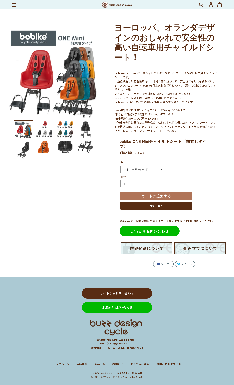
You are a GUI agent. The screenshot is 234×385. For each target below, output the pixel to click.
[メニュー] (13, 4)
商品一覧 (99, 364)
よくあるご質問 (139, 364)
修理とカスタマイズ (168, 364)
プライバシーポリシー (102, 373)
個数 (123, 177)
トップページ (61, 364)
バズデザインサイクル (111, 377)
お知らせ (117, 364)
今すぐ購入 (156, 205)
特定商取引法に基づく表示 (129, 373)
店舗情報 (81, 364)
